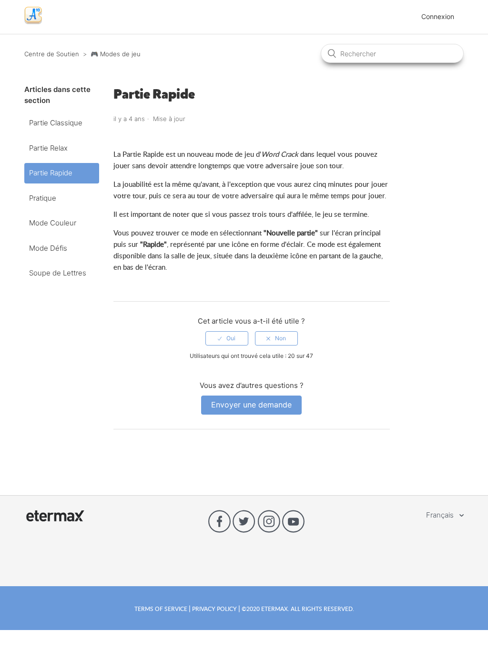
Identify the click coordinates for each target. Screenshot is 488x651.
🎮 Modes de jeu (116, 54)
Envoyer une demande (251, 404)
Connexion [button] (437, 16)
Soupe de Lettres (57, 272)
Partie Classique (55, 122)
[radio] (226, 338)
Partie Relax (48, 148)
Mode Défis (48, 248)
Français (441, 514)
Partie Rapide (50, 172)
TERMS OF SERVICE (161, 608)
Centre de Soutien (51, 54)
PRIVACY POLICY (214, 608)
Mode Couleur (52, 222)
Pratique (42, 198)
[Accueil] (33, 21)
